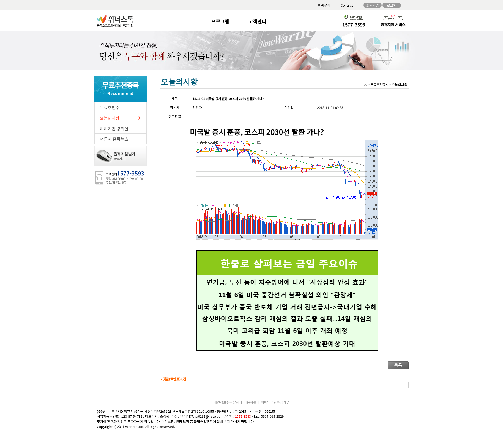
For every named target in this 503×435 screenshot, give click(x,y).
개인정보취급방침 (226, 402)
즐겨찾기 (324, 5)
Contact (347, 5)
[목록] (398, 367)
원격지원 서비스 (393, 24)
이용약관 (250, 402)
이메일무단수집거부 (275, 402)
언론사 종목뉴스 (114, 139)
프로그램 (220, 21)
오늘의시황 (109, 118)
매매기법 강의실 (114, 128)
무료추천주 (109, 107)
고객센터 (257, 21)
